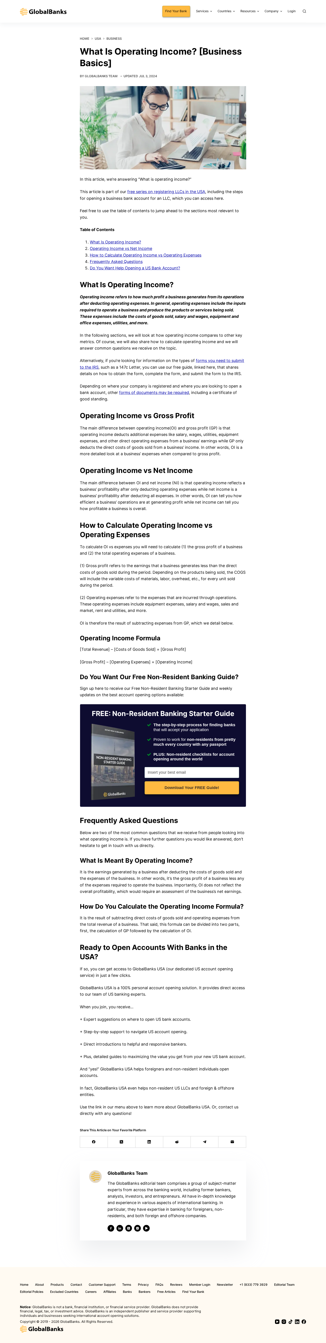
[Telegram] (204, 1142)
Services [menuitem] (202, 11)
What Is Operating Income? (115, 242)
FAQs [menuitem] (159, 1284)
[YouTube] (277, 1321)
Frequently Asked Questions (116, 261)
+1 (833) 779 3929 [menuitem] (253, 1284)
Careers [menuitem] (91, 1292)
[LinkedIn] (149, 1142)
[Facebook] (94, 1142)
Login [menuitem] (292, 11)
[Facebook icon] (111, 1228)
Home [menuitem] (24, 1284)
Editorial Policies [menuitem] (31, 1292)
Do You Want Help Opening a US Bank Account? (135, 268)
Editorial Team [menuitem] (284, 1284)
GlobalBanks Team (101, 76)
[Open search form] (304, 11)
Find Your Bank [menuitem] (176, 11)
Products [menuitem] (57, 1284)
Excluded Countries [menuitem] (64, 1292)
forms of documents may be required (154, 392)
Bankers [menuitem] (145, 1292)
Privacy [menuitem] (143, 1284)
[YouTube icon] (146, 1228)
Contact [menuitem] (76, 1284)
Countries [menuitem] (224, 11)
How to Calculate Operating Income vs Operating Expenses (145, 255)
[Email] (232, 1142)
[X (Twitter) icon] (128, 1228)
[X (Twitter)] (122, 1142)
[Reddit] (177, 1142)
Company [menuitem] (272, 11)
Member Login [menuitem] (199, 1284)
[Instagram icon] (137, 1228)
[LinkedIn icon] (119, 1228)
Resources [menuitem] (247, 11)
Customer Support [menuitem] (102, 1284)
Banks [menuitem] (127, 1292)
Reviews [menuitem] (176, 1284)
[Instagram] (284, 1321)
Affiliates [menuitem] (109, 1292)
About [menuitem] (39, 1284)
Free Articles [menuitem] (166, 1292)
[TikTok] (290, 1321)
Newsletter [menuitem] (225, 1284)
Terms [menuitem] (126, 1284)
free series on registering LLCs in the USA (166, 191)
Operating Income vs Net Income (121, 248)
